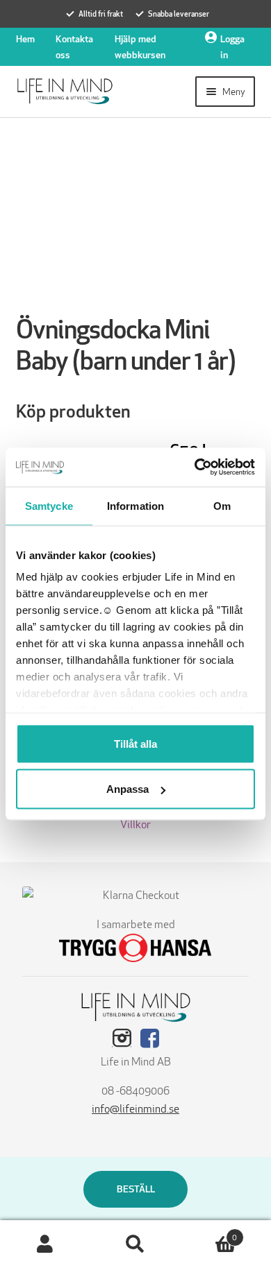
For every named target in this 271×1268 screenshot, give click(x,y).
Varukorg (209, 1232)
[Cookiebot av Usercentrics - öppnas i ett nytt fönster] (195, 468)
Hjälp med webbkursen (140, 47)
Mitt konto (45, 1244)
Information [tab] (135, 505)
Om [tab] (222, 505)
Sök (135, 1244)
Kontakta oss (74, 47)
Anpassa (127, 789)
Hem (25, 39)
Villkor (135, 824)
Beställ (136, 1189)
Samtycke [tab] (49, 505)
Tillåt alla (135, 743)
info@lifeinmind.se (135, 1109)
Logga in (232, 47)
